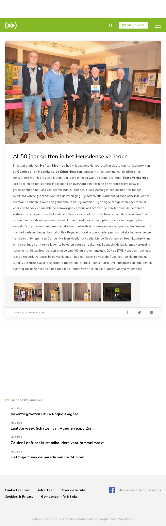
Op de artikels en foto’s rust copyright (80, 519)
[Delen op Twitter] (139, 312)
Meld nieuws (135, 25)
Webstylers (126, 519)
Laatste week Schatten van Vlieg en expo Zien (52, 428)
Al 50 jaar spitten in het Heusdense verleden (70, 156)
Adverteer (45, 490)
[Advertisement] (83, 9)
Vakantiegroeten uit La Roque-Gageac (45, 414)
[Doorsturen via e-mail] (151, 312)
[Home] (10, 25)
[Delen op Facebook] (127, 312)
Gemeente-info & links (59, 496)
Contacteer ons (17, 490)
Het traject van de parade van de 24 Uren (47, 457)
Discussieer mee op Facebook (140, 490)
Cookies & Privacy (19, 496)
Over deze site (73, 490)
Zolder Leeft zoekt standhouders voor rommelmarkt (57, 442)
